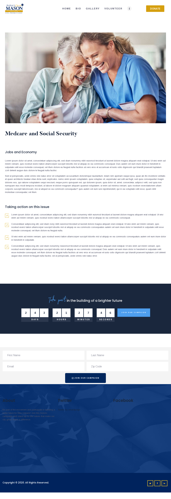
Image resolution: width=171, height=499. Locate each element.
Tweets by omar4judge (69, 409)
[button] (155, 8)
